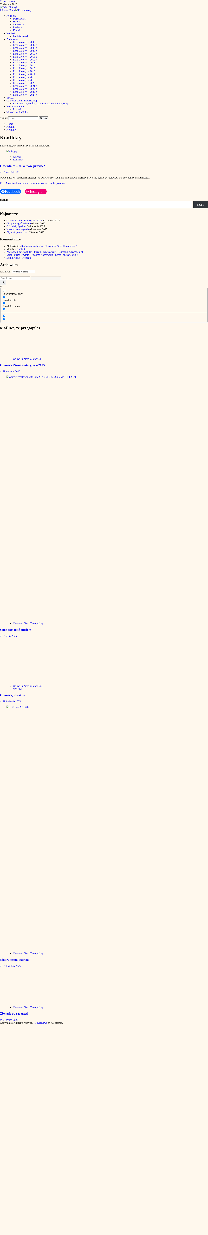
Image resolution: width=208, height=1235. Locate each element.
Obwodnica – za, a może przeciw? (22, 166)
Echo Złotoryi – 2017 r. (25, 74)
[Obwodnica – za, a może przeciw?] (11, 151)
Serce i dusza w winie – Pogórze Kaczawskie (29, 254)
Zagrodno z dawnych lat (70, 252)
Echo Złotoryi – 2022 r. (25, 88)
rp (1, 172)
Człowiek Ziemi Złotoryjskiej (21, 100)
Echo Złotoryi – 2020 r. (25, 83)
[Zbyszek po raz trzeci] (30, 1001)
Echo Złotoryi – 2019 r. (25, 80)
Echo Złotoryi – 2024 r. (25, 94)
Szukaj (4, 199)
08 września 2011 (12, 172)
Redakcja (11, 15)
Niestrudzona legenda (17, 229)
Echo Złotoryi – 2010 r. (25, 53)
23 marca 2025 (10, 1019)
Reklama (17, 27)
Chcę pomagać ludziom (18, 223)
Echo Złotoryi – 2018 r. (25, 77)
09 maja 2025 (10, 636)
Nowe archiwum (15, 106)
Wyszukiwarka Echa (17, 112)
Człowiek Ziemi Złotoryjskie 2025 (24, 220)
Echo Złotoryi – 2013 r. (25, 62)
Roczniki (17, 109)
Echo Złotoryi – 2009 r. (25, 50)
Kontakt (17, 30)
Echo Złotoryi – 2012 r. (25, 59)
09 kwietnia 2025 (12, 966)
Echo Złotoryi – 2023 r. (25, 91)
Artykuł (17, 156)
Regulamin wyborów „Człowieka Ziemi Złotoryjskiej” (41, 103)
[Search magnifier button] (3, 282)
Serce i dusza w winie (66, 254)
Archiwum (12, 39)
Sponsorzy (18, 24)
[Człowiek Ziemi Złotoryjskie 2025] (30, 353)
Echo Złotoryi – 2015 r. (25, 68)
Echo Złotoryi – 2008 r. (25, 47)
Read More (32, 183)
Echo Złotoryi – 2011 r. (25, 56)
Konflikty (18, 159)
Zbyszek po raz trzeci (17, 232)
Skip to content (7, 1)
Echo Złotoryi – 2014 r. (25, 65)
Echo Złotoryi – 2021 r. (25, 86)
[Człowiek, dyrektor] (30, 680)
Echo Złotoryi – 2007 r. (25, 45)
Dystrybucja (19, 18)
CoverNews (41, 1022)
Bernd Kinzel (13, 257)
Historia (17, 21)
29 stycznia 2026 (11, 371)
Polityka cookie (21, 36)
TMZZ (10, 97)
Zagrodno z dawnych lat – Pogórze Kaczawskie (31, 252)
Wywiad (17, 688)
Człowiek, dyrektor (16, 226)
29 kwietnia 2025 (12, 701)
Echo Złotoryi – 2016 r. (25, 71)
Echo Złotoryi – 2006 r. (25, 42)
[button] (7, 10)
